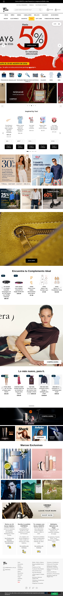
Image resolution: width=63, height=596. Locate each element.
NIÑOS (12, 15)
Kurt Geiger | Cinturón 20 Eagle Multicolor (19, 290)
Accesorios (20, 564)
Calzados (20, 569)
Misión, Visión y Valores (38, 562)
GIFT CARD (39, 18)
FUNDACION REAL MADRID (52, 18)
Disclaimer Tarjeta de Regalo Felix (52, 576)
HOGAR (6, 18)
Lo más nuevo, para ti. (31, 371)
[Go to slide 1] (29, 67)
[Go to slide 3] (33, 67)
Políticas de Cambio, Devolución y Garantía (52, 566)
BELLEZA (36, 15)
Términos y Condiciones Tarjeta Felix (38, 581)
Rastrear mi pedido (41, 5)
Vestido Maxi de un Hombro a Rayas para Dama (19, 391)
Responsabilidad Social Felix (38, 565)
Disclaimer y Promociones (53, 573)
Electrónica (20, 573)
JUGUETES (24, 18)
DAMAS (19, 15)
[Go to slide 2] (31, 67)
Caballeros (20, 567)
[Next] (60, 77)
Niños (19, 580)
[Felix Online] (5, 10)
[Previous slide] (3, 45)
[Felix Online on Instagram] (26, 588)
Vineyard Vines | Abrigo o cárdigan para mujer (44, 391)
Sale (19, 582)
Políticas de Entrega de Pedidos (52, 569)
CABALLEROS (28, 15)
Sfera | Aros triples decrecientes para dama (31, 291)
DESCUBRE (31, 260)
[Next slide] (59, 45)
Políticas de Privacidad (52, 564)
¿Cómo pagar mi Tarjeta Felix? (38, 575)
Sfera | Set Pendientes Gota (57, 289)
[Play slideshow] (59, 24)
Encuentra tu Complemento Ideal (31, 271)
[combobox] (25, 10)
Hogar (19, 576)
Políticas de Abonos (51, 571)
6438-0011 (7, 569)
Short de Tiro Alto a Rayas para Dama (6, 390)
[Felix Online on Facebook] (30, 588)
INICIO (6, 15)
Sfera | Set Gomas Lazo (44, 289)
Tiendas (31, 5)
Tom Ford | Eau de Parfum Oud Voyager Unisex (31, 390)
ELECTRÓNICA (15, 18)
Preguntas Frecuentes (37, 583)
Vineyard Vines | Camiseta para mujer (57, 390)
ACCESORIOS (54, 15)
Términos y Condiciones (53, 562)
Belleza (19, 566)
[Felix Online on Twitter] (33, 588)
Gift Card (20, 575)
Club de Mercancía (36, 570)
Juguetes (20, 578)
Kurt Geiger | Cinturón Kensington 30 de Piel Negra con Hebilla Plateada (6, 292)
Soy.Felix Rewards (21, 5)
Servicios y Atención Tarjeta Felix (37, 578)
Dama (19, 571)
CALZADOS (45, 15)
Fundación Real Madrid (38, 568)
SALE (31, 18)
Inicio (19, 562)
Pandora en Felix (36, 567)
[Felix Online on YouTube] (37, 588)
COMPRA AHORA (31, 45)
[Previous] (2, 106)
